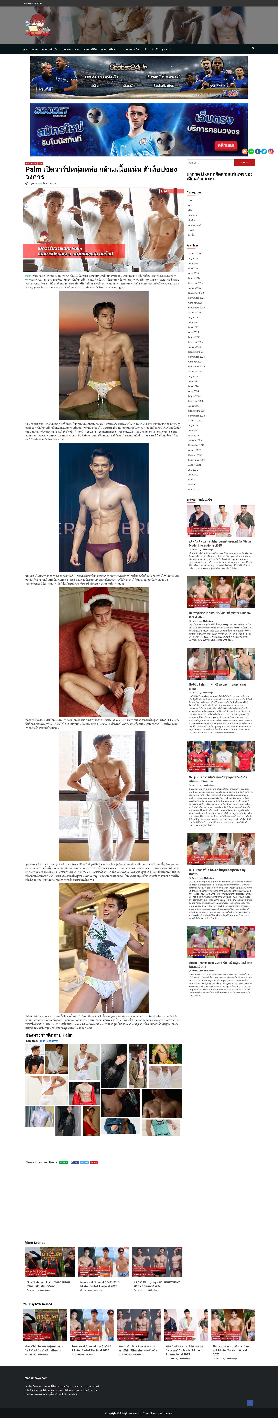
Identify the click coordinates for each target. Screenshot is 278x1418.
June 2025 (193, 322)
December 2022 (196, 445)
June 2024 (193, 381)
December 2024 (196, 351)
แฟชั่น (191, 234)
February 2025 (195, 342)
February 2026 (195, 283)
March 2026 (194, 278)
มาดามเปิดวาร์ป (110, 49)
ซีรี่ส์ (190, 210)
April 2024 (193, 391)
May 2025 (193, 327)
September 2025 (196, 307)
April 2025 (193, 332)
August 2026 (194, 253)
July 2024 (193, 376)
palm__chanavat (49, 1040)
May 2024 (193, 386)
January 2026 (195, 287)
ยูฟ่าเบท (166, 49)
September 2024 (196, 366)
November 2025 (196, 297)
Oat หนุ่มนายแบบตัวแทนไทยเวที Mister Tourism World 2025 (231, 1350)
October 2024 (195, 361)
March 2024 (194, 396)
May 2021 (193, 479)
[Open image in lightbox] (34, 1059)
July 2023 (193, 425)
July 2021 (193, 469)
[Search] (253, 48)
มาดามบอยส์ (30, 49)
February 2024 (195, 400)
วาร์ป (40, 164)
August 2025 (194, 312)
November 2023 (196, 415)
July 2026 (193, 258)
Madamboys (50, 183)
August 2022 (194, 450)
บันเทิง (191, 220)
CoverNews (149, 1413)
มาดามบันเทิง (49, 49)
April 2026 (193, 273)
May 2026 (193, 268)
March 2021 (194, 489)
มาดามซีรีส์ (90, 49)
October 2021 (195, 454)
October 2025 (195, 302)
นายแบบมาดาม (70, 49)
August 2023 (194, 420)
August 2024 (194, 371)
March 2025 (194, 337)
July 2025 (193, 317)
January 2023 (195, 440)
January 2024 (195, 405)
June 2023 (193, 430)
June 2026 (193, 263)
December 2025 (196, 292)
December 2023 (196, 410)
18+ (145, 48)
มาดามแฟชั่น (131, 49)
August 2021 (194, 464)
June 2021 (193, 474)
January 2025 (195, 346)
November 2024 (196, 356)
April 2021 (193, 484)
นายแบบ (30, 1275)
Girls (155, 48)
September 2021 (196, 459)
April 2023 (193, 435)
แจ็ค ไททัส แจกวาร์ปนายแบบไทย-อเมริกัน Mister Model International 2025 (184, 1350)
